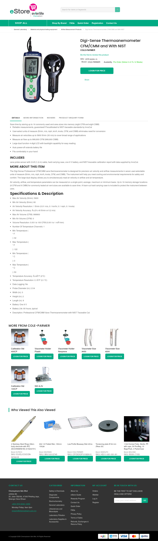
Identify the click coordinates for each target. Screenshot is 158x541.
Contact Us (111, 23)
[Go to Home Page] (9, 29)
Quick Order (83, 23)
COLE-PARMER (87, 50)
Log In (94, 498)
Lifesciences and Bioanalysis (55, 510)
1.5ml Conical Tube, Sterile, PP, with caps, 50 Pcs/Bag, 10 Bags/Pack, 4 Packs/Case (136, 446)
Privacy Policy (76, 514)
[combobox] (90, 9)
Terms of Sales (76, 517)
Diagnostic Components (54, 496)
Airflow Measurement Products (71, 29)
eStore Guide (76, 494)
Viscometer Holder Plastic (43, 350)
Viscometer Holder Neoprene (66, 350)
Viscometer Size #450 (89, 350)
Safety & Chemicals (56, 491)
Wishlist (95, 494)
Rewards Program (78, 498)
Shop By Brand (59, 23)
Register (95, 502)
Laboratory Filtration (57, 515)
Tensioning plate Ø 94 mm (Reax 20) (106, 445)
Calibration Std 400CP (17, 350)
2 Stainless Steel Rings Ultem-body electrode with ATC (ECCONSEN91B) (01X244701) (23, 446)
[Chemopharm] (27, 9)
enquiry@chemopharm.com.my (24, 511)
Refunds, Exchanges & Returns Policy (80, 522)
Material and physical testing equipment (44, 29)
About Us (74, 491)
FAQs (72, 23)
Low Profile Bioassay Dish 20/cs (80, 444)
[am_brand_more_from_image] (19, 345)
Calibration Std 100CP (17, 387)
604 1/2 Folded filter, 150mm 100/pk (50, 445)
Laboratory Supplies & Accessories (57, 520)
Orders (95, 491)
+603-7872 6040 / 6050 (21, 504)
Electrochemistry (55, 501)
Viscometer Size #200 (112, 350)
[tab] (16, 118)
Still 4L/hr (39, 386)
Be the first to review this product (94, 54)
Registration (97, 23)
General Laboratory (20, 29)
